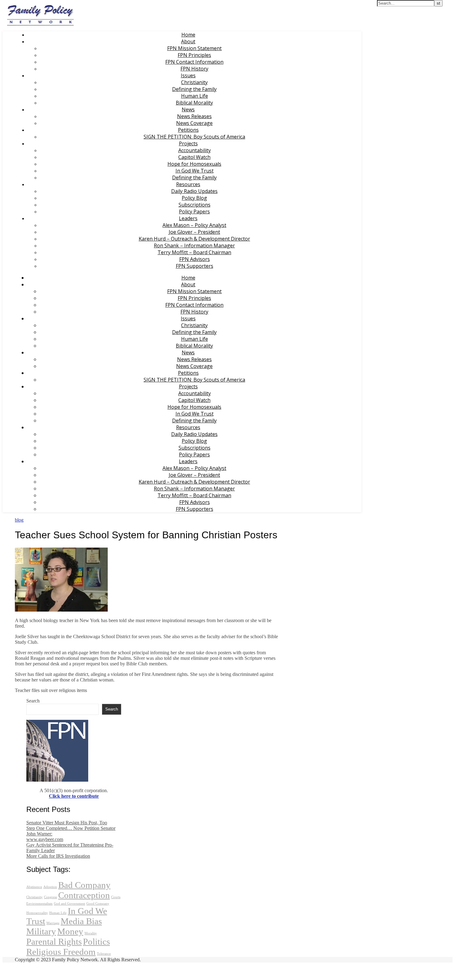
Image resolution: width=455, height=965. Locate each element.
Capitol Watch (194, 157)
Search (33, 700)
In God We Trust (195, 170)
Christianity (194, 82)
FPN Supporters (194, 266)
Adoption (50, 887)
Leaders (188, 218)
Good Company (97, 903)
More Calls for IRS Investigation (58, 856)
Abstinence (34, 887)
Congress (50, 897)
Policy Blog (194, 197)
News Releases (194, 116)
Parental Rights (54, 941)
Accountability (194, 150)
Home (188, 34)
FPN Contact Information (194, 61)
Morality (90, 933)
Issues (188, 75)
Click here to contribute (74, 796)
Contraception (84, 895)
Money (70, 931)
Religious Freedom (61, 952)
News (188, 109)
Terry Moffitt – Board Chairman (194, 252)
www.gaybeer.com (44, 839)
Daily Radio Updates (194, 191)
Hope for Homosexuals (194, 163)
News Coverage (194, 123)
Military (41, 931)
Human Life (194, 95)
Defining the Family (194, 89)
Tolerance (104, 953)
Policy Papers (194, 211)
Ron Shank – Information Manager (194, 245)
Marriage (52, 923)
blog (19, 520)
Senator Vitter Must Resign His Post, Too (66, 822)
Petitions (188, 129)
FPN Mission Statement (194, 48)
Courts (115, 897)
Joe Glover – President (194, 231)
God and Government (69, 903)
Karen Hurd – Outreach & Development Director (194, 238)
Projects (188, 143)
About (188, 41)
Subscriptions (194, 204)
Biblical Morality (194, 102)
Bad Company (84, 885)
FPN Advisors (194, 259)
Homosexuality (37, 913)
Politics (96, 941)
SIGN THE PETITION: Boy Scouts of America (194, 136)
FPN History (194, 68)
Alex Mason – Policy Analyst (194, 225)
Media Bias (81, 921)
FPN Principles (194, 55)
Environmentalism (39, 903)
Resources (188, 184)
